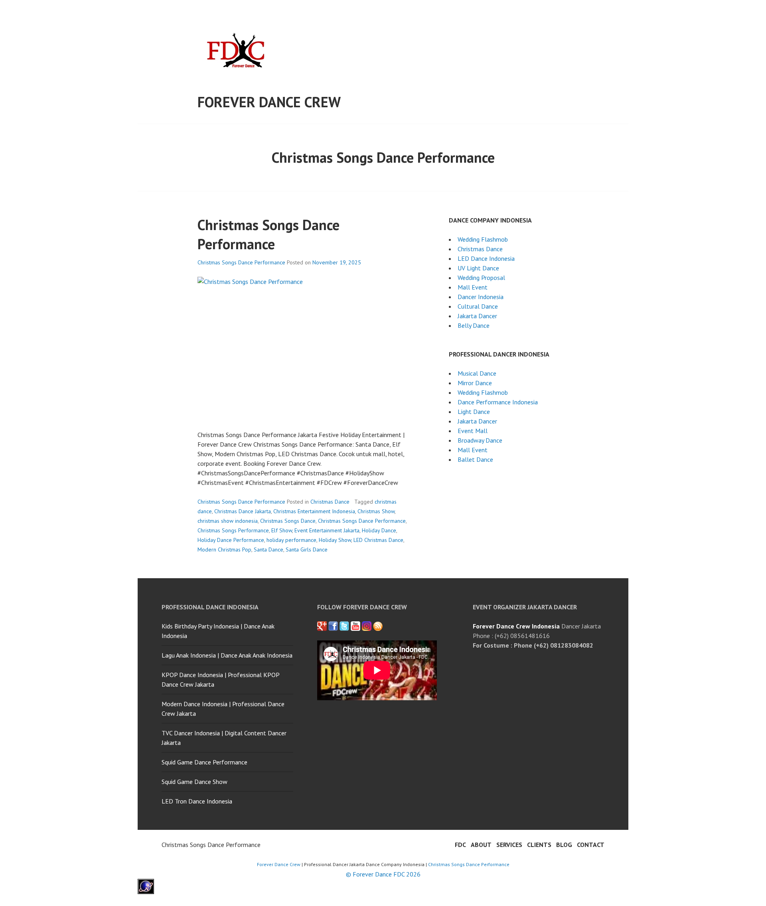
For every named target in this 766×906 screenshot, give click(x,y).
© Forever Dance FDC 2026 (383, 874)
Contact (590, 845)
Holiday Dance (379, 530)
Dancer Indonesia (480, 297)
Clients (539, 845)
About (481, 845)
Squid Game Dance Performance (204, 762)
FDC (460, 845)
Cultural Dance (478, 306)
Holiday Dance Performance (230, 540)
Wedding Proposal (481, 278)
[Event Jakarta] (366, 626)
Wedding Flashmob (483, 239)
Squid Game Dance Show (194, 782)
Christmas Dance (329, 501)
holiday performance (291, 540)
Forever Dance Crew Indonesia (516, 626)
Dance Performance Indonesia (498, 402)
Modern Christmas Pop (224, 549)
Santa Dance (268, 549)
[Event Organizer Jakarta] (344, 626)
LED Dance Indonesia (486, 258)
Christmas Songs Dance (288, 520)
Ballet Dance (475, 459)
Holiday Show (335, 540)
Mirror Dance (475, 383)
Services (509, 845)
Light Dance (474, 412)
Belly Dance (474, 325)
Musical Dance (477, 373)
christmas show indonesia (227, 520)
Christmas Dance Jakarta (242, 511)
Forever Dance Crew (269, 102)
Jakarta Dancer (477, 316)
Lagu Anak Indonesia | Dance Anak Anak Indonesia (227, 655)
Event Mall (473, 431)
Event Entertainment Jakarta (326, 530)
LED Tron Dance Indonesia (197, 801)
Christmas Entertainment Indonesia (314, 511)
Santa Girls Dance (307, 549)
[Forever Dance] (333, 626)
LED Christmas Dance (378, 540)
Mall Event (473, 287)
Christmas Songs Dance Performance (268, 234)
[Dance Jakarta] (322, 626)
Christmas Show (376, 511)
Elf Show (281, 530)
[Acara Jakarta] (378, 626)
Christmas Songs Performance (233, 530)
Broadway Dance (480, 440)
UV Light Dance (478, 268)
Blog (564, 845)
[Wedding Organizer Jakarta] (355, 626)
